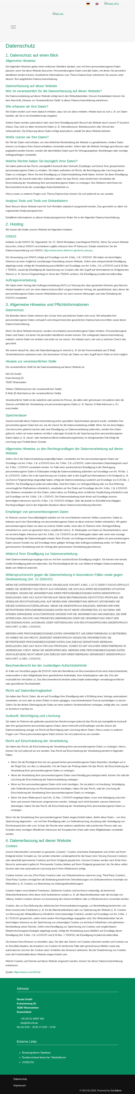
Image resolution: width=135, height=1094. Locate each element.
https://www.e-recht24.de (27, 972)
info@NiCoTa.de (29, 1023)
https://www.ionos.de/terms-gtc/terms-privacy (68, 250)
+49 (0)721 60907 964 (32, 1018)
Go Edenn (116, 1090)
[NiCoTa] (66, 27)
